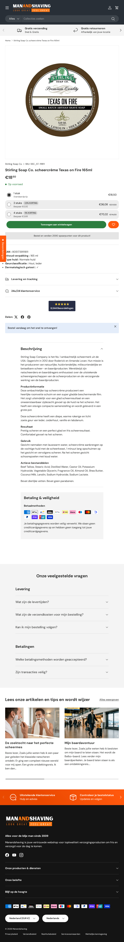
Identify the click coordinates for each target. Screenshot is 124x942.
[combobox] (62, 18)
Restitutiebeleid (48, 934)
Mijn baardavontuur (80, 743)
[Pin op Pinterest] (29, 317)
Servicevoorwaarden (70, 934)
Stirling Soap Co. (13, 163)
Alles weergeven (109, 699)
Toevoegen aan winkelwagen (56, 224)
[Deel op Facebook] (22, 317)
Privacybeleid (11, 934)
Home (7, 40)
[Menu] (7, 7)
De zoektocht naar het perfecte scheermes (29, 745)
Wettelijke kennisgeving (96, 934)
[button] (116, 7)
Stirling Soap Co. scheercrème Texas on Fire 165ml (36, 40)
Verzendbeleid (29, 934)
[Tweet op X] (16, 317)
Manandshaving (20, 929)
